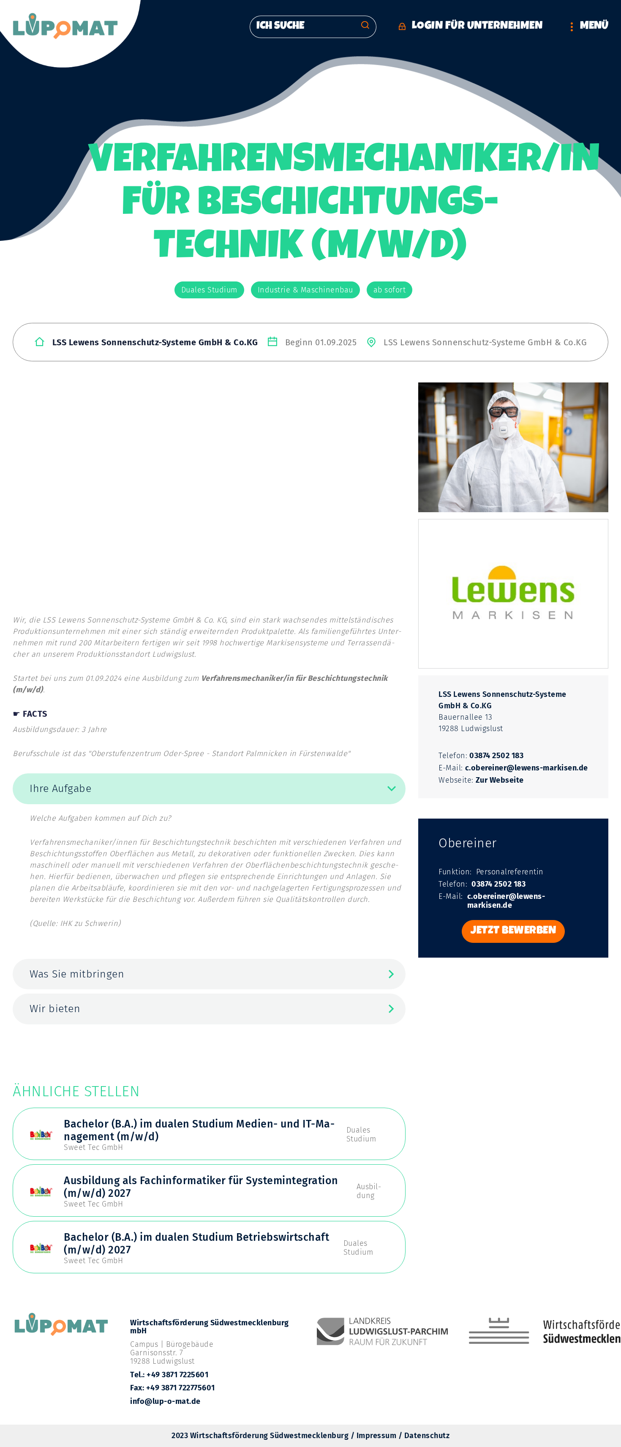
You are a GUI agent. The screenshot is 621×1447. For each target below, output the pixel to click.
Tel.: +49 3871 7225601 (169, 1374)
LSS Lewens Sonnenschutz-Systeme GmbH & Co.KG (155, 342)
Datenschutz (427, 1435)
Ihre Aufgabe (60, 788)
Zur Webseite (500, 780)
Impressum (377, 1435)
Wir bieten (55, 1008)
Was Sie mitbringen (77, 974)
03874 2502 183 (496, 755)
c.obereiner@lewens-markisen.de (526, 768)
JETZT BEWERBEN (513, 931)
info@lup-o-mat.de (165, 1401)
